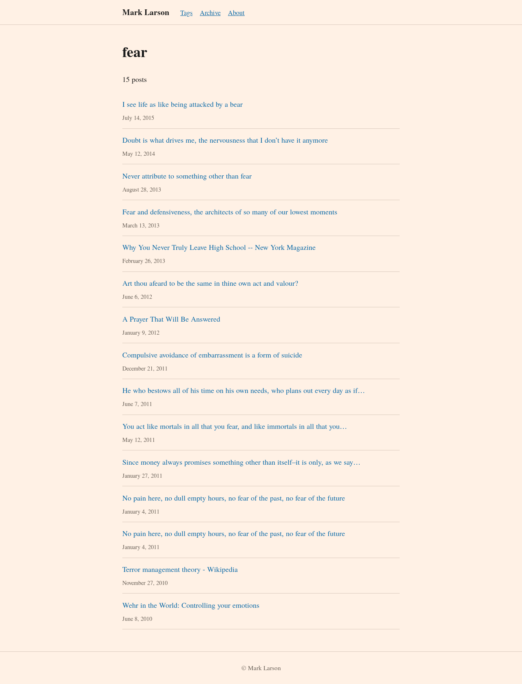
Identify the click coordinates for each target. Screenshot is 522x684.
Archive (210, 12)
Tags (186, 12)
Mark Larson (145, 12)
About (236, 12)
